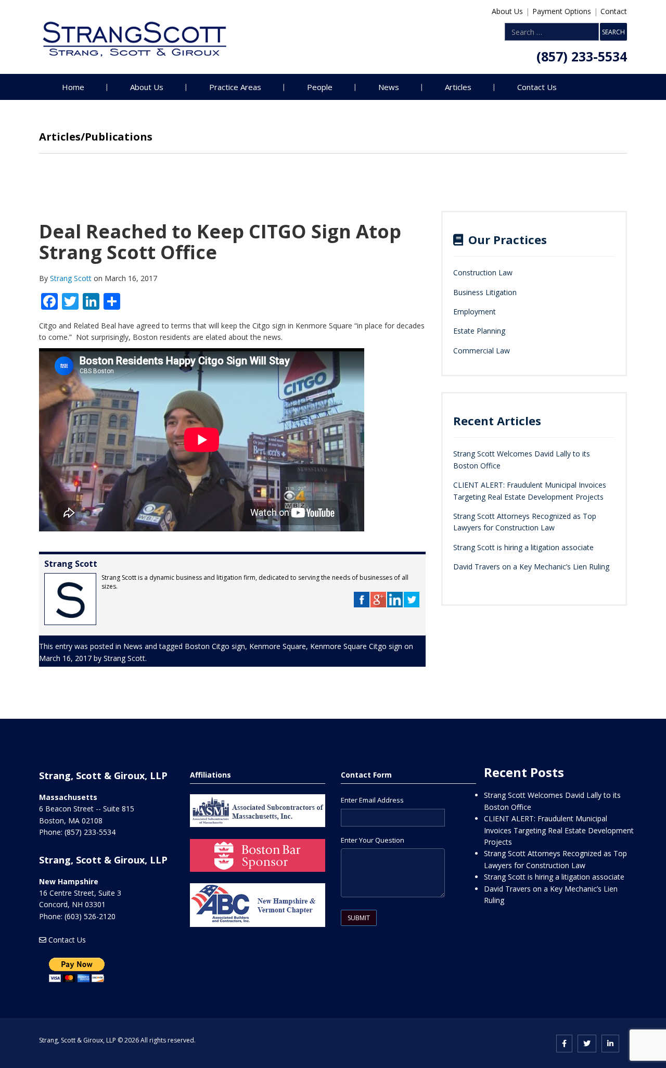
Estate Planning (479, 331)
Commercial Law (481, 350)
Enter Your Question (372, 840)
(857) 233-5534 (581, 56)
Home (73, 87)
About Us (507, 11)
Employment (474, 311)
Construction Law (483, 272)
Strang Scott (72, 278)
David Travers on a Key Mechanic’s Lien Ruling (531, 566)
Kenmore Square (277, 646)
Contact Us (537, 87)
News (388, 87)
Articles (458, 87)
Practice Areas (235, 87)
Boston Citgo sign (215, 646)
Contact (613, 11)
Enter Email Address (372, 800)
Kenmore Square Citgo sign (356, 646)
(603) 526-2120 (90, 916)
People (319, 87)
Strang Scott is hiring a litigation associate (523, 547)
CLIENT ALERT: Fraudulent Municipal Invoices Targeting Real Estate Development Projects (559, 830)
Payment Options (561, 11)
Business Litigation (485, 292)
